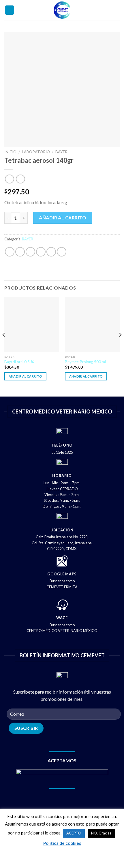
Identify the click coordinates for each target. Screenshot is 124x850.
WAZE (62, 617)
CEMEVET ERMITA (62, 587)
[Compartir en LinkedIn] (61, 251)
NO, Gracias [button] (101, 833)
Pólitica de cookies (62, 843)
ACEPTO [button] (73, 833)
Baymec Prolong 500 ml (85, 361)
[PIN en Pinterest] (51, 251)
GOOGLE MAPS (62, 574)
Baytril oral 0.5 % (19, 361)
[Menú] (9, 10)
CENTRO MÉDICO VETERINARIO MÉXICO (62, 630)
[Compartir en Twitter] (30, 251)
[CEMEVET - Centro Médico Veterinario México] (62, 10)
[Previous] (4, 346)
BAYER (61, 152)
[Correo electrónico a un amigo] (41, 251)
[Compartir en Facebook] (20, 251)
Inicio (10, 152)
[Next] (120, 346)
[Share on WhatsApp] (9, 251)
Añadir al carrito (62, 217)
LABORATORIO (36, 152)
